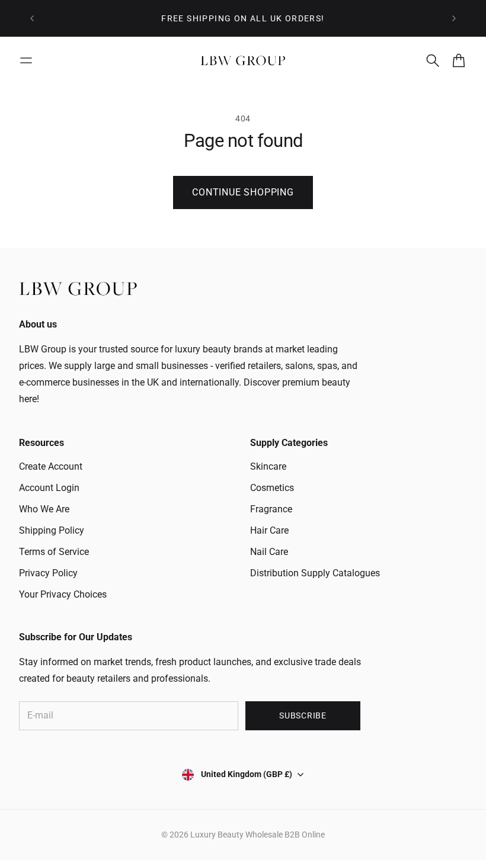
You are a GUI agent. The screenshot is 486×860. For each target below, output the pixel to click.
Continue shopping (243, 192)
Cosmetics (272, 487)
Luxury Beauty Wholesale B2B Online (257, 834)
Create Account (50, 466)
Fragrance (271, 509)
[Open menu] (26, 60)
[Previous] (32, 18)
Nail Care (269, 551)
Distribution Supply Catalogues (315, 573)
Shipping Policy (51, 530)
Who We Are (44, 509)
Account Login (49, 487)
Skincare (268, 466)
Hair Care (269, 530)
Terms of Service (54, 551)
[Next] (454, 18)
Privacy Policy (48, 573)
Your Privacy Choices (63, 594)
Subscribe (302, 715)
